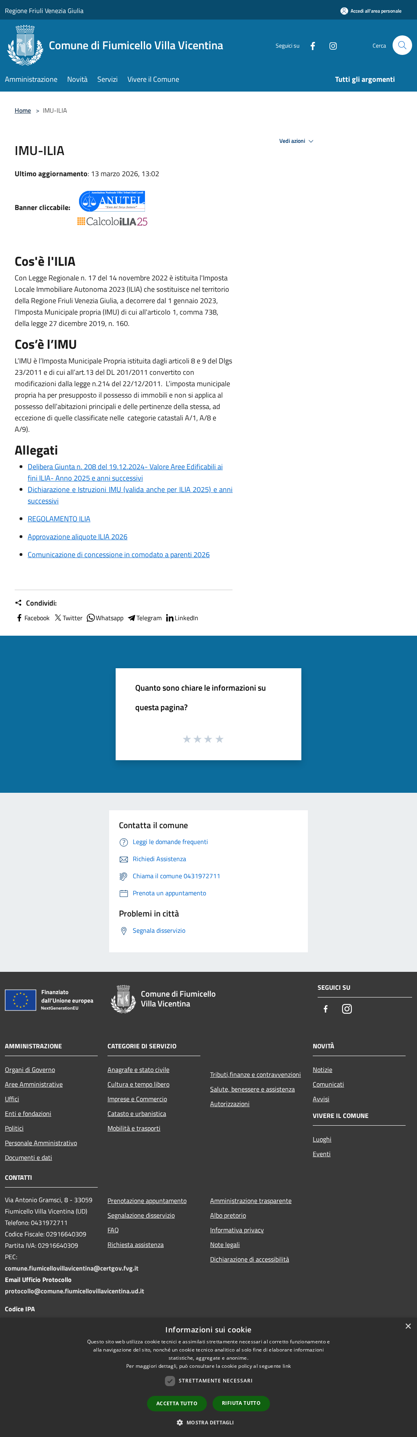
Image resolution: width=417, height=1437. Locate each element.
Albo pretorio (228, 1215)
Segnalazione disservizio (141, 1215)
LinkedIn (186, 618)
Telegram (149, 618)
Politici (14, 1128)
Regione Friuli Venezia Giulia (44, 10)
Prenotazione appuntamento (147, 1200)
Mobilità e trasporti (134, 1128)
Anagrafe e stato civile (138, 1069)
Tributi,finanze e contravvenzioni (255, 1074)
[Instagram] (330, 44)
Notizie (322, 1069)
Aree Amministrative (34, 1084)
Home (23, 110)
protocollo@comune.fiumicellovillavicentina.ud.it (74, 1291)
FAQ (113, 1230)
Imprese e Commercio (137, 1099)
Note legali (225, 1244)
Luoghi (322, 1139)
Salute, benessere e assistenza (252, 1089)
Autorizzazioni (230, 1104)
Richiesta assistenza (136, 1244)
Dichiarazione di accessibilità (249, 1259)
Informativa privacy (237, 1230)
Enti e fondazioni (28, 1113)
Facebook (37, 618)
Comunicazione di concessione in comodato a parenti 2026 (119, 554)
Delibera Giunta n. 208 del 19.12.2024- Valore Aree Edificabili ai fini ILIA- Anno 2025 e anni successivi (125, 472)
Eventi (322, 1154)
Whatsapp (109, 618)
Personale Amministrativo (41, 1143)
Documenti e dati (28, 1157)
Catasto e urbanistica (137, 1113)
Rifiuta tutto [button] (241, 1403)
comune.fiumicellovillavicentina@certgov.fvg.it (71, 1268)
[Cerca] (402, 45)
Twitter (73, 618)
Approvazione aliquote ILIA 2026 (77, 536)
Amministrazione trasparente (251, 1200)
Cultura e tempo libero (138, 1084)
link (287, 1366)
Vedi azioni (292, 140)
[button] (208, 1422)
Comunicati (328, 1084)
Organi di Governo (30, 1069)
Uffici (12, 1099)
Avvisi (321, 1099)
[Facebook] (309, 44)
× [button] (408, 1326)
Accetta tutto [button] (177, 1403)
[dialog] (208, 1377)
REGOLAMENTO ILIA (59, 518)
